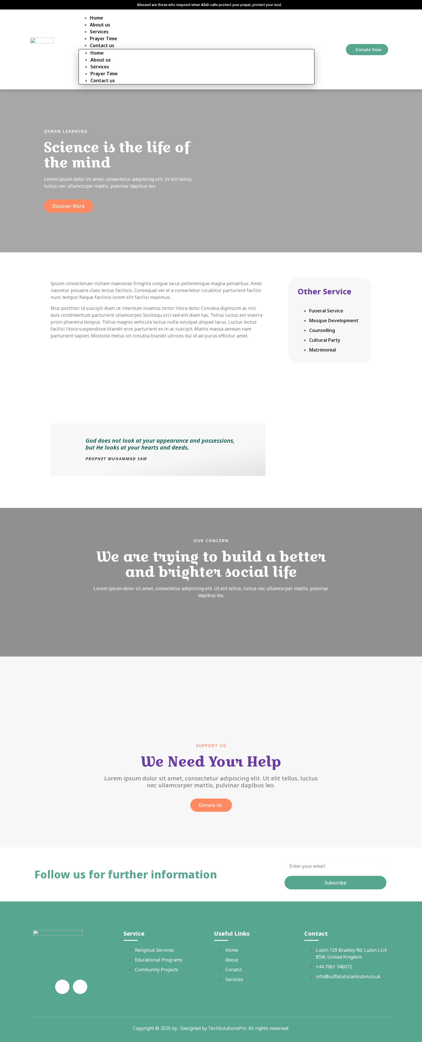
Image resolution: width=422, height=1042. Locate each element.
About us (100, 25)
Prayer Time (103, 38)
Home (96, 18)
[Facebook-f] (62, 987)
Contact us (102, 80)
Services (99, 31)
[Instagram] (80, 987)
